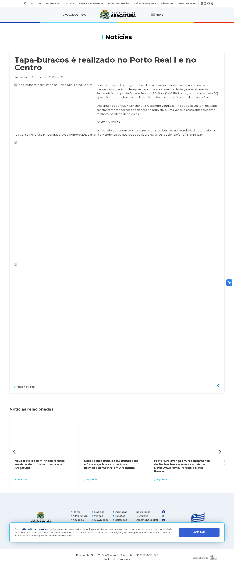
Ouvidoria (69, 3)
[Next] (219, 451)
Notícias (99, 511)
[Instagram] (205, 3)
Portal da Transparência (91, 3)
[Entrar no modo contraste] (25, 3)
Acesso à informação (118, 3)
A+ (40, 3)
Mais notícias (25, 386)
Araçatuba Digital (187, 3)
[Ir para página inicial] (118, 15)
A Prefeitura (80, 515)
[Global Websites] (204, 557)
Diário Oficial (167, 3)
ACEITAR (199, 532)
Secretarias (143, 511)
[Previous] (14, 451)
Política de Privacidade (145, 3)
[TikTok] (212, 3)
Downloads (101, 519)
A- (32, 3)
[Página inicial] (40, 518)
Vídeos (98, 515)
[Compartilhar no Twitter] (218, 374)
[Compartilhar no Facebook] (218, 368)
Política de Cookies (27, 535)
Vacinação (121, 511)
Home (77, 511)
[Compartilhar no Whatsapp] (218, 379)
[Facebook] (202, 3)
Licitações (121, 519)
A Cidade (78, 519)
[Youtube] (209, 3)
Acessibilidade (53, 3)
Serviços (120, 515)
